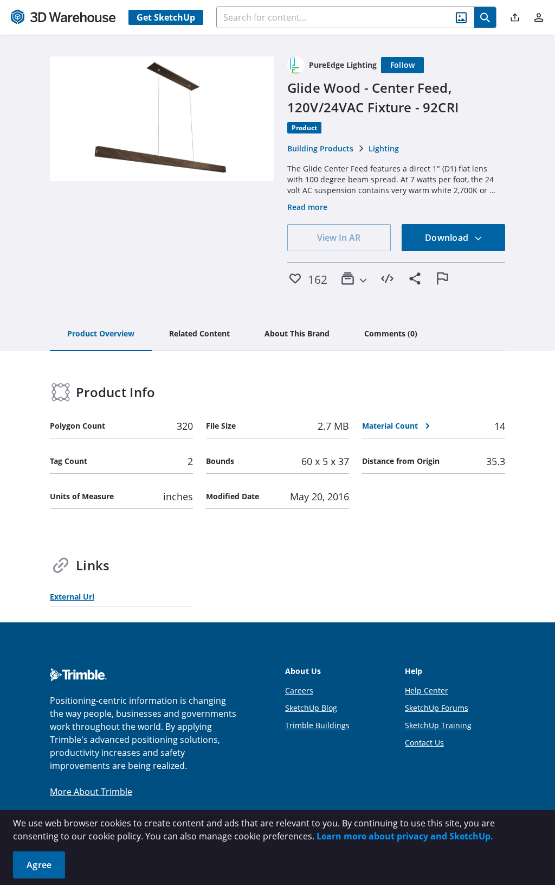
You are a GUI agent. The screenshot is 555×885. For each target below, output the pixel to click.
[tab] (101, 334)
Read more (307, 207)
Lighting (384, 148)
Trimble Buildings (317, 725)
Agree (39, 865)
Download (447, 238)
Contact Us (424, 742)
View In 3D (162, 119)
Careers (299, 690)
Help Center (426, 690)
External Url (72, 596)
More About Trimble (91, 792)
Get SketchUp (166, 17)
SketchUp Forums (436, 708)
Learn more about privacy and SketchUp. (405, 836)
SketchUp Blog (311, 708)
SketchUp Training (438, 725)
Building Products (320, 148)
